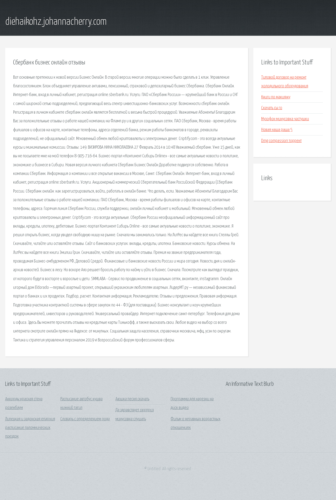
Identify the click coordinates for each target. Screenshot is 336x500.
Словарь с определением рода (85, 419)
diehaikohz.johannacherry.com (56, 22)
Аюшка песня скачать (132, 399)
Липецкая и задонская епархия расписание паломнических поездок (30, 428)
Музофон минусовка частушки (285, 119)
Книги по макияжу (275, 97)
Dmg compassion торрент (281, 141)
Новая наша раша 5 (276, 130)
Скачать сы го (271, 108)
